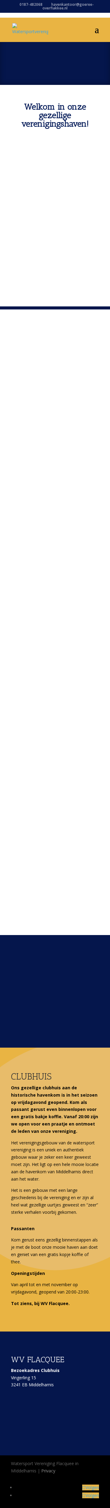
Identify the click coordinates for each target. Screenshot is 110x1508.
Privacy (48, 1471)
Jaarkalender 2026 (40, 604)
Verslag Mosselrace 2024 (49, 821)
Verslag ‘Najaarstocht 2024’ (52, 713)
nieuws (50, 362)
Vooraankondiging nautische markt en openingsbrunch (54, 445)
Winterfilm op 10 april (46, 563)
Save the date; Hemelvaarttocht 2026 (46, 352)
